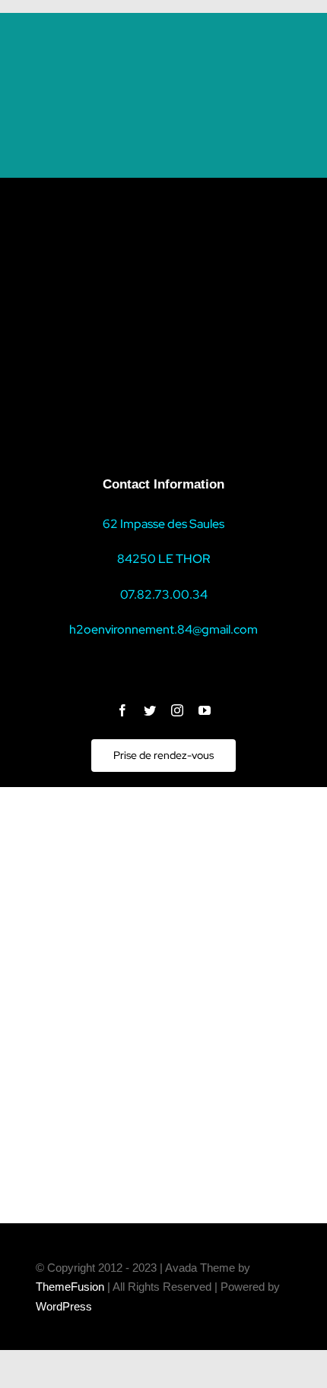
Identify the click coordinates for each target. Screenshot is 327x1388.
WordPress (64, 1306)
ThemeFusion (70, 1286)
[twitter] (150, 710)
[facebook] (122, 710)
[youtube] (204, 710)
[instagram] (177, 710)
